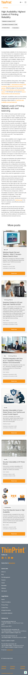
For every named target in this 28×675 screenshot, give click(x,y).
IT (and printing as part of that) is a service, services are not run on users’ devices (13, 86)
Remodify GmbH (10, 673)
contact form (10, 649)
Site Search (4, 591)
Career (3, 582)
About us (3, 571)
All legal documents (6, 610)
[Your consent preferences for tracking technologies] (25, 672)
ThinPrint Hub (18, 200)
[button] (21, 2)
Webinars (3, 588)
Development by (4, 673)
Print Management (5, 577)
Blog (2, 574)
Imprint (3, 599)
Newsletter (12, 563)
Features (3, 580)
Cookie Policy (4, 607)
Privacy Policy (4, 604)
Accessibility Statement (6, 613)
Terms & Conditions (6, 602)
